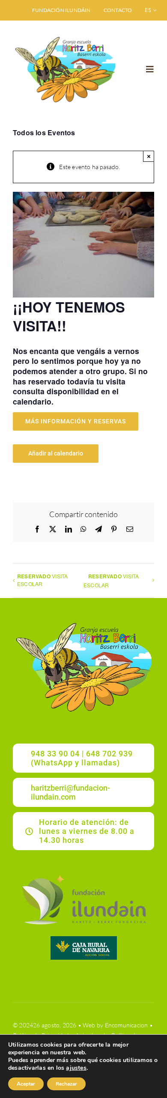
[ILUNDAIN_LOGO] (83, 873)
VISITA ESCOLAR (42, 579)
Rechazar (66, 1083)
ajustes (76, 1068)
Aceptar (26, 1083)
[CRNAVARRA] (84, 939)
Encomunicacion (126, 1025)
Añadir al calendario (55, 453)
